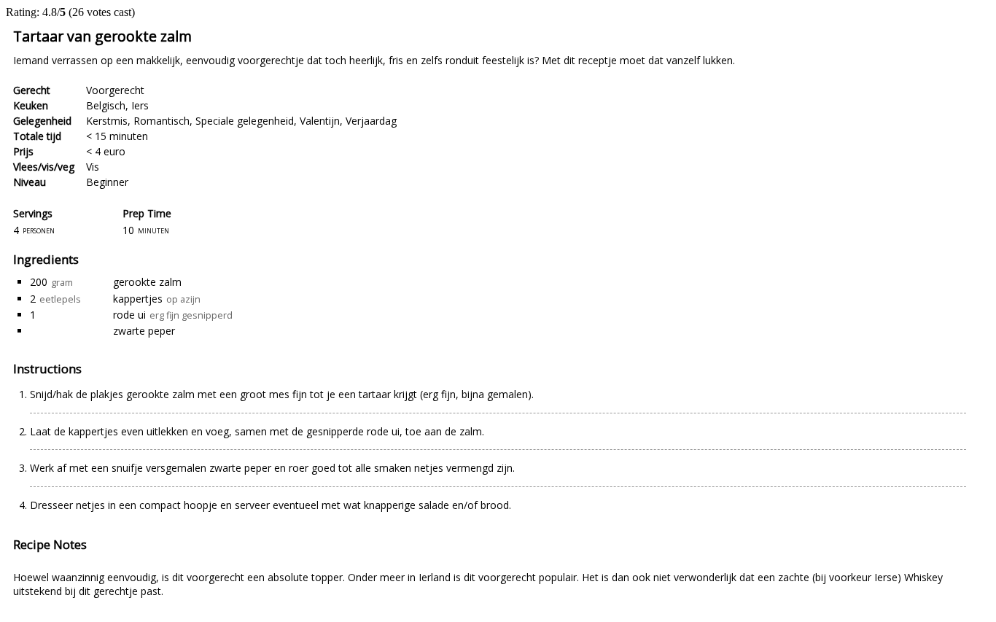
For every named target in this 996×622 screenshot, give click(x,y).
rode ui (129, 315)
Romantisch (161, 121)
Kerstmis (107, 121)
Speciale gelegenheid (244, 121)
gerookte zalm (147, 282)
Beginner (107, 182)
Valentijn (320, 121)
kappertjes (138, 299)
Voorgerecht (115, 90)
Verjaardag (371, 121)
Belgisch (105, 105)
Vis (92, 167)
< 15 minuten (117, 136)
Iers (140, 105)
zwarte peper (144, 331)
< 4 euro (105, 151)
